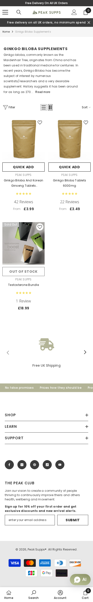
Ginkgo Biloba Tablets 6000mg (69, 183)
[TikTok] (47, 464)
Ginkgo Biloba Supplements (33, 32)
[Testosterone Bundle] (23, 243)
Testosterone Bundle (23, 285)
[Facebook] (9, 464)
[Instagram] (21, 464)
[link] (46, 352)
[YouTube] (59, 464)
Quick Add (23, 167)
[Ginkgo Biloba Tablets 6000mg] (69, 139)
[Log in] (74, 12)
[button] (44, 107)
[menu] (5, 12)
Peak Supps (23, 175)
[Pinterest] (34, 464)
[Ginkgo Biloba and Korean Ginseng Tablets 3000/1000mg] (23, 139)
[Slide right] (85, 352)
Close (89, 22)
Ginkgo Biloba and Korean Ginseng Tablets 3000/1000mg (23, 183)
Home (6, 32)
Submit (73, 520)
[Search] (19, 12)
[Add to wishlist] (39, 122)
